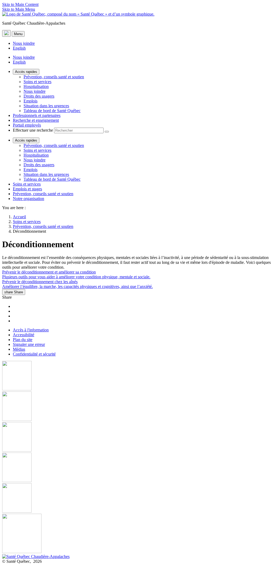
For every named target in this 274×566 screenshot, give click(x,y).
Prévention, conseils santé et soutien (54, 77)
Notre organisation (28, 198)
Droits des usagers (39, 96)
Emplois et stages (27, 189)
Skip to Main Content (20, 4)
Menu (18, 34)
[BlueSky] (137, 534)
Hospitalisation (36, 86)
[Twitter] (137, 468)
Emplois (30, 101)
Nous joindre (24, 43)
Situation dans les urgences (46, 105)
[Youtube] (137, 437)
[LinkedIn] (137, 498)
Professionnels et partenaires (36, 115)
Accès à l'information (31, 330)
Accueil (19, 216)
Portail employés (27, 125)
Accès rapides (26, 72)
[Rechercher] (107, 131)
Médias (19, 349)
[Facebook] (137, 376)
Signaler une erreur (29, 344)
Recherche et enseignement (36, 120)
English (19, 48)
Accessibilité (23, 334)
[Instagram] (137, 406)
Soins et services (37, 81)
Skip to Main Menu (18, 9)
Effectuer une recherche (33, 130)
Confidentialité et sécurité (34, 354)
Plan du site (22, 339)
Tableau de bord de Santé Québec (52, 110)
